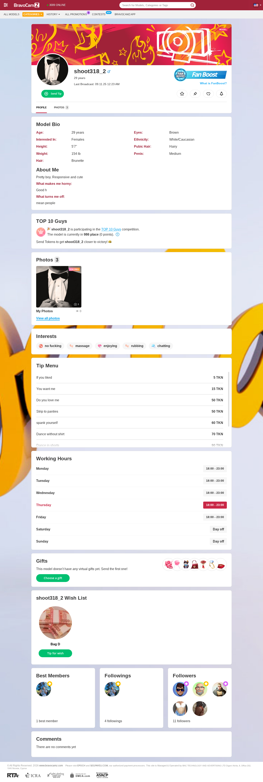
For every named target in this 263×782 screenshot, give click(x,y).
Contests (98, 14)
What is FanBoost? (213, 83)
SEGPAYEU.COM (99, 765)
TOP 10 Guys (111, 229)
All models (11, 14)
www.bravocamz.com (51, 765)
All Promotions (76, 14)
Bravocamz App (125, 14)
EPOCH (81, 765)
